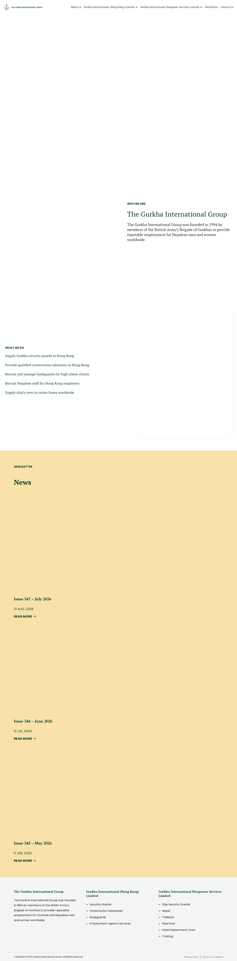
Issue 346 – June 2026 (33, 721)
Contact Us (227, 7)
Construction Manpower (106, 911)
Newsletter (211, 7)
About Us (76, 7)
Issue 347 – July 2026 (32, 598)
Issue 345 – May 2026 (33, 843)
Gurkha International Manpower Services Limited (169, 7)
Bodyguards (98, 917)
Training (167, 936)
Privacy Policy (191, 956)
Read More (23, 616)
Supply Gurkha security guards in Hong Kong (39, 355)
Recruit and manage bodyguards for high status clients (47, 374)
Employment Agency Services (110, 923)
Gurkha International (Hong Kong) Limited (109, 7)
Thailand (168, 917)
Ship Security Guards (176, 904)
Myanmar (168, 923)
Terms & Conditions (212, 956)
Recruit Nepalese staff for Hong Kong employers (42, 383)
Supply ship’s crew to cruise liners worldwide (39, 392)
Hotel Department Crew (178, 930)
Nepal (166, 911)
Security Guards (100, 904)
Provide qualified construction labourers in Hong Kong (47, 365)
